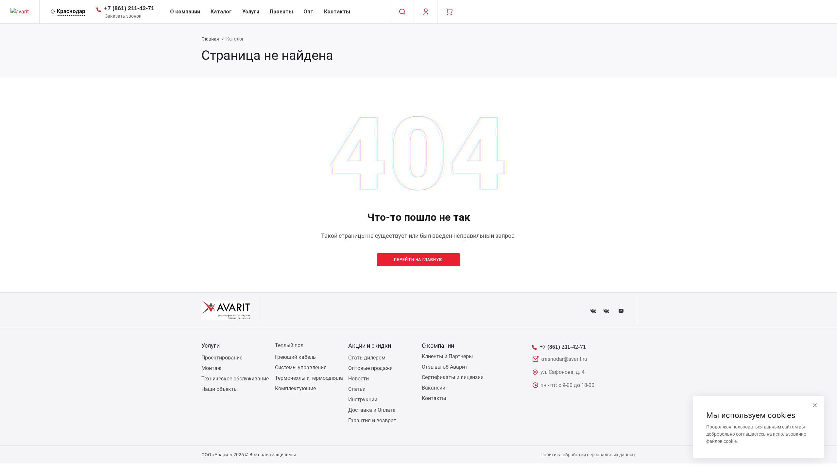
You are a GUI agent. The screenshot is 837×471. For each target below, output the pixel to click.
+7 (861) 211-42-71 (129, 8)
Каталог (221, 12)
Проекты (281, 12)
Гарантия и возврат (372, 420)
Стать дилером (366, 358)
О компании (185, 12)
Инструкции (362, 399)
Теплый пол (289, 345)
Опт (308, 12)
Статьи (357, 389)
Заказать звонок (123, 16)
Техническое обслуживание (235, 378)
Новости (358, 378)
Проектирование (221, 358)
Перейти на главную (418, 259)
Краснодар (71, 11)
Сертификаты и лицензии (453, 377)
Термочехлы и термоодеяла (309, 378)
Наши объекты (219, 389)
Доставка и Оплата (372, 410)
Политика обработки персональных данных (588, 454)
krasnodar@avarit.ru (563, 359)
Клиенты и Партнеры (447, 356)
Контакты (337, 12)
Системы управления (301, 367)
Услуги (250, 12)
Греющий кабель (295, 357)
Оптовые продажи (370, 368)
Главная (210, 39)
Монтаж (211, 368)
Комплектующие (295, 388)
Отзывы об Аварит (445, 367)
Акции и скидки (369, 345)
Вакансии (433, 388)
